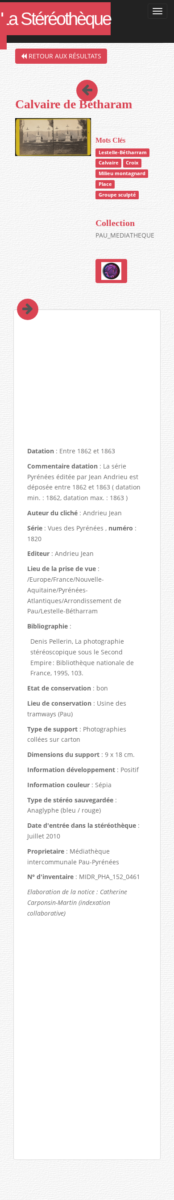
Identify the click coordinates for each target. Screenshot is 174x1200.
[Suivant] (21, 297)
